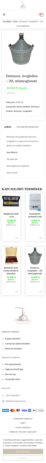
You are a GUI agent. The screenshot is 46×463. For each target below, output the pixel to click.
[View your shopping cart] (41, 14)
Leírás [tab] (7, 127)
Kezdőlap (7, 22)
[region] (23, 449)
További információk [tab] (27, 127)
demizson (18, 111)
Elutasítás (23, 458)
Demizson (35, 107)
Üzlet (15, 22)
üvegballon (27, 111)
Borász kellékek (23, 107)
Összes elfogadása (23, 451)
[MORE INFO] (16, 238)
